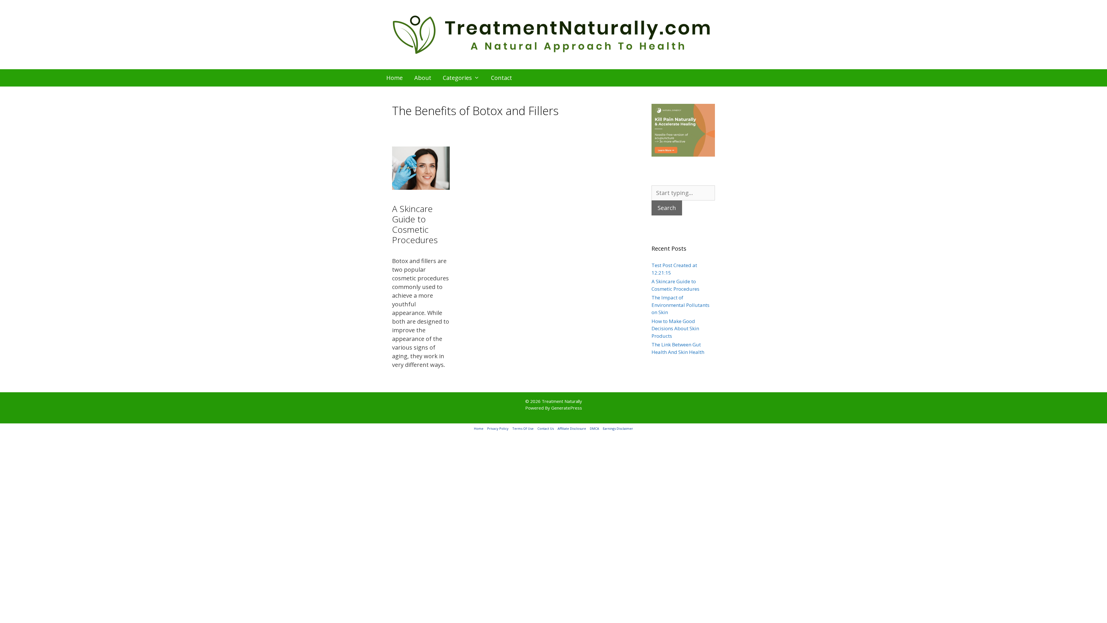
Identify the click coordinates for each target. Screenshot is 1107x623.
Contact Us (545, 428)
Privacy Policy (498, 428)
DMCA (594, 428)
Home (394, 78)
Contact (501, 78)
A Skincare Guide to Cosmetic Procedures (415, 224)
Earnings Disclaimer (618, 428)
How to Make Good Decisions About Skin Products (675, 328)
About (422, 78)
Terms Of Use (523, 428)
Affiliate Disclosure (572, 428)
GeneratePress (566, 408)
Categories (457, 78)
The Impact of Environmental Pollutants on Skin (680, 305)
